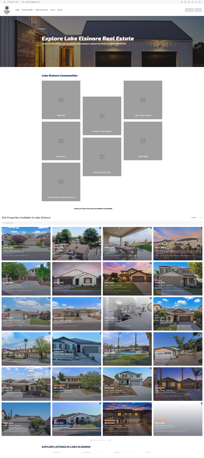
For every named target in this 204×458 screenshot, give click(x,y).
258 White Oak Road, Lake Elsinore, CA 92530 (14, 322)
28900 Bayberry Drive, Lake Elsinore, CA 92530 (115, 287)
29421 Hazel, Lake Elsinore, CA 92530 (164, 322)
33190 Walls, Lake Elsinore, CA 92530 (62, 252)
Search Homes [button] (27, 10)
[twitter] (189, 2)
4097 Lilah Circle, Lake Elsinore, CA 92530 (114, 252)
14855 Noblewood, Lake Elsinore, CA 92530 (165, 392)
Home (17, 10)
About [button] (60, 10)
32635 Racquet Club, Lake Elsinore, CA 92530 (166, 287)
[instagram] (192, 2)
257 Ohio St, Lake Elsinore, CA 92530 (113, 357)
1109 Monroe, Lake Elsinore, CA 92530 (113, 322)
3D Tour (147, 452)
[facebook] (181, 2)
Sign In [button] (198, 10)
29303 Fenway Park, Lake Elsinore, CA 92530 (64, 427)
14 (110, 440)
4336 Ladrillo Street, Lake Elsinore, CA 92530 (64, 287)
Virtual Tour (117, 452)
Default (194, 217)
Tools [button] (52, 10)
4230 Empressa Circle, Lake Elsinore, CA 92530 (115, 427)
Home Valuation (41, 10)
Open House (56, 452)
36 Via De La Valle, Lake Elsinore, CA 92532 (13, 287)
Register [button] (189, 10)
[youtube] (196, 2)
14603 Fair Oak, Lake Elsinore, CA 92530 (63, 392)
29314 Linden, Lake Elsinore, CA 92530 (12, 392)
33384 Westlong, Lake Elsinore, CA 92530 (165, 357)
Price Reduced (87, 452)
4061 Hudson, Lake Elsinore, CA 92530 (63, 322)
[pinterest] (199, 2)
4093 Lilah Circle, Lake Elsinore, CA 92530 (165, 252)
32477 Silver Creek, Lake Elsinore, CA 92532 (13, 252)
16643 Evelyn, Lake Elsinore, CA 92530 (63, 356)
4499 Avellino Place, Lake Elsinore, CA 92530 (115, 392)
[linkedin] (185, 2)
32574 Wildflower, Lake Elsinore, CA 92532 (165, 427)
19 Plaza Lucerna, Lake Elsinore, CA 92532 (13, 357)
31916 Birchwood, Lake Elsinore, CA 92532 (13, 427)
